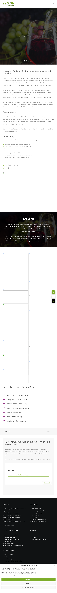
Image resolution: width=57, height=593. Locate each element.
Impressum (36, 590)
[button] (55, 565)
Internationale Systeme (39, 519)
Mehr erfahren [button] (9, 526)
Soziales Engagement (10, 559)
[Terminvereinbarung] (53, 296)
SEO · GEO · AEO (36, 509)
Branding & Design (37, 513)
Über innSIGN (8, 555)
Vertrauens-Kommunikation (40, 521)
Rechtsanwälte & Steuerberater (13, 545)
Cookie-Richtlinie (22, 590)
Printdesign (35, 515)
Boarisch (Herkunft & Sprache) (13, 561)
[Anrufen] (53, 292)
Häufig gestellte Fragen (39, 539)
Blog (33, 535)
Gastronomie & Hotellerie (11, 539)
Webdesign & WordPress (39, 511)
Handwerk (7, 541)
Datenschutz (30, 590)
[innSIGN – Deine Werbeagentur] (9, 4)
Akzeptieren (28, 579)
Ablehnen (28, 583)
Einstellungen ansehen (28, 587)
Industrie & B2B (9, 543)
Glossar (34, 537)
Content (34, 517)
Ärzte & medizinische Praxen (12, 535)
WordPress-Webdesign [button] (17, 395)
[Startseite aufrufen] (53, 301)
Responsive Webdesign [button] (17, 399)
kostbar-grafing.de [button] (13, 165)
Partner (6, 557)
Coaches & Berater (9, 537)
